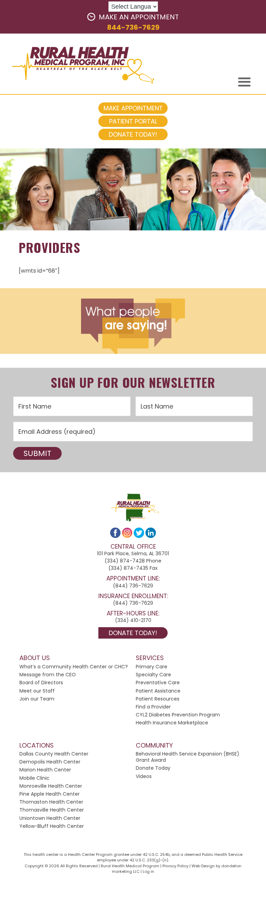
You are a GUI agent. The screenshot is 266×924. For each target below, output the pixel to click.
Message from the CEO (47, 674)
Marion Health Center (45, 769)
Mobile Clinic (34, 778)
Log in (148, 871)
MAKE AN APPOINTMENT (139, 17)
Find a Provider (153, 706)
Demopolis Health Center (49, 761)
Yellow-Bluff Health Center (51, 826)
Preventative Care (158, 682)
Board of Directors (41, 682)
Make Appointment (133, 108)
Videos (144, 776)
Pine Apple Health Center (49, 793)
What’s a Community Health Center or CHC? (73, 666)
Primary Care (151, 666)
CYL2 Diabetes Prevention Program (178, 714)
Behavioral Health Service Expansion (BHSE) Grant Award (187, 756)
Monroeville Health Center (50, 786)
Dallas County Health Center (53, 753)
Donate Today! (133, 134)
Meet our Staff (37, 690)
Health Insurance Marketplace (172, 722)
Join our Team (36, 698)
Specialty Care (153, 674)
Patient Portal (133, 121)
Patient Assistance (158, 690)
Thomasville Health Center (51, 809)
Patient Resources (157, 698)
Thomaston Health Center (51, 801)
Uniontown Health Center (49, 818)
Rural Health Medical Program (78, 64)
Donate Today (153, 768)
